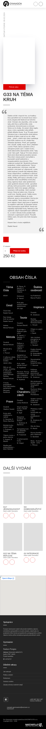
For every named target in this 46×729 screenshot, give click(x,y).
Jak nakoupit (7, 671)
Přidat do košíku (19, 251)
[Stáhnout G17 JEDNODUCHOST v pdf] (5, 515)
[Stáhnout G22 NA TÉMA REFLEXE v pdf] (5, 562)
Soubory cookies (8, 681)
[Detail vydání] (12, 515)
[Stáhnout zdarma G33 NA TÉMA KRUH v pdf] (6, 239)
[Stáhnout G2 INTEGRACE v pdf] (26, 560)
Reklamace (6, 678)
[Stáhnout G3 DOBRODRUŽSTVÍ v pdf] (26, 515)
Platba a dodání (8, 675)
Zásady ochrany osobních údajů (13, 685)
